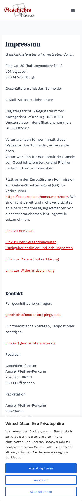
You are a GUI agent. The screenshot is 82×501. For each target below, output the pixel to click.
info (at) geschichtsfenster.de (30, 343)
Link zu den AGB (19, 231)
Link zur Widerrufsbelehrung (29, 270)
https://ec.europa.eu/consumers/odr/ (36, 197)
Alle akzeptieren (41, 468)
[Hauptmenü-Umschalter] (73, 10)
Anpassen (41, 480)
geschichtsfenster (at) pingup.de (33, 315)
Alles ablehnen (41, 491)
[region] (41, 458)
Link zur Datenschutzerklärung (32, 259)
